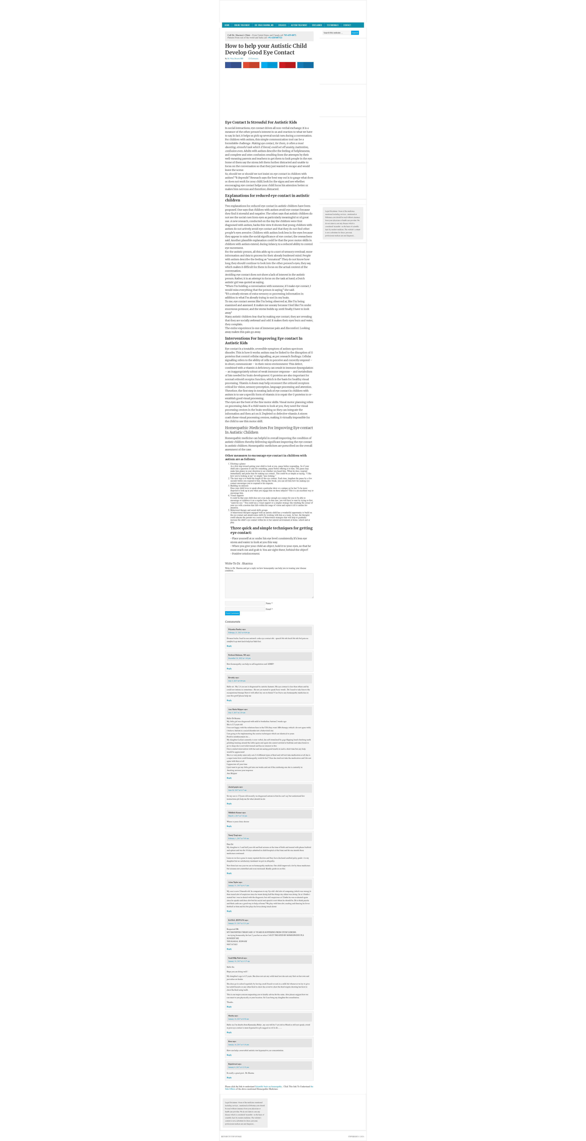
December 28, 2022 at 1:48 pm (239, 658)
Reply (229, 645)
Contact (347, 25)
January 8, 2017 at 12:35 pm (238, 1067)
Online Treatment (242, 25)
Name (268, 603)
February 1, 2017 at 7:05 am (238, 838)
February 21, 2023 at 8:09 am (239, 632)
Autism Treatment (299, 25)
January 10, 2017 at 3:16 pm (238, 1044)
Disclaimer (317, 25)
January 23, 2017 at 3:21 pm (238, 923)
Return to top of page (231, 1136)
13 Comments (253, 58)
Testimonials (332, 25)
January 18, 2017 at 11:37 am (239, 961)
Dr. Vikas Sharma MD (235, 58)
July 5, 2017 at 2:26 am (236, 712)
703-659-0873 (290, 35)
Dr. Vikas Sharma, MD (264, 25)
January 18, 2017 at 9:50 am (238, 1019)
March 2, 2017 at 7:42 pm (237, 815)
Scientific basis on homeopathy (268, 1086)
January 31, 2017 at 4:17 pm (238, 885)
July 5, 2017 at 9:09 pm (236, 680)
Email (268, 609)
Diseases (282, 25)
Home (227, 25)
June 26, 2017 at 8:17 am (237, 790)
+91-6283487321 (275, 37)
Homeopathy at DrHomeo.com (293, 11)
